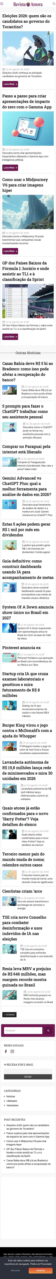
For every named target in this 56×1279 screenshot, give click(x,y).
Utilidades (11, 1101)
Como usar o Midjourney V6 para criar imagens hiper (25, 185)
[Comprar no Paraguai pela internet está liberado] (9, 463)
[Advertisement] (28, 1208)
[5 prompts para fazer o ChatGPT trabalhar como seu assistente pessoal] (12, 429)
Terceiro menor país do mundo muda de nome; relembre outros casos (23, 859)
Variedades (12, 1105)
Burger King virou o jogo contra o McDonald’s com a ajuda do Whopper (27, 731)
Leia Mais (9, 84)
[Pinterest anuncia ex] (9, 659)
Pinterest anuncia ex (21, 647)
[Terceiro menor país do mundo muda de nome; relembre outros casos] (11, 876)
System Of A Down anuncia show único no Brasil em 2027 (28, 612)
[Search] (48, 1030)
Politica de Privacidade (41, 1264)
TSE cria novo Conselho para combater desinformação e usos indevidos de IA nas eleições (24, 928)
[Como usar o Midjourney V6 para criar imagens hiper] (28, 212)
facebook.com (6, 1051)
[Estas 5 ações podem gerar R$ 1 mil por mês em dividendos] (11, 546)
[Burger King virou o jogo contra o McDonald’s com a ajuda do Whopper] (10, 747)
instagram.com (12, 1051)
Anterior (10, 1014)
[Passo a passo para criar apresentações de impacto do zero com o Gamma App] (28, 128)
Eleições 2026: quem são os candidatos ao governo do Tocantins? (26, 21)
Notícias (10, 1096)
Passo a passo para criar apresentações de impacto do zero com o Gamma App (27, 101)
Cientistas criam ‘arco (22, 891)
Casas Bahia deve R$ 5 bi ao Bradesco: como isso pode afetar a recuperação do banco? (28, 1164)
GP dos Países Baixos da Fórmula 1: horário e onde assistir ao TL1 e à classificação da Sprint (25, 1152)
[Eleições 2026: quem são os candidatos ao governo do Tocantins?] (28, 48)
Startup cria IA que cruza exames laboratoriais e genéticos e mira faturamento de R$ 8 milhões (25, 684)
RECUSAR (15, 1271)
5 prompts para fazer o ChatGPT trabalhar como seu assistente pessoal (25, 412)
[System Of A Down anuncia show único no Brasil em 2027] (9, 630)
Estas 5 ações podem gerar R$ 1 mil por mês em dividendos (26, 530)
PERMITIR (40, 1271)
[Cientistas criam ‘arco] (9, 902)
